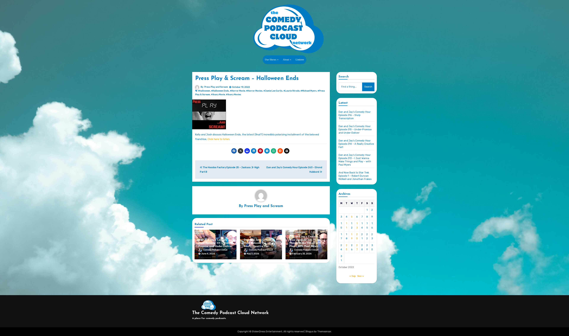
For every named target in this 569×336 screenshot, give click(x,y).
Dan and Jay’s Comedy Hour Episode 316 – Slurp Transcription (355, 115)
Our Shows (271, 59)
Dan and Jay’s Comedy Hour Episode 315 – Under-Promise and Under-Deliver (215, 243)
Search (344, 76)
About (286, 59)
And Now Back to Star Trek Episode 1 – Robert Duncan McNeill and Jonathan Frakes (355, 176)
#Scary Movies (233, 94)
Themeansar (324, 331)
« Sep (352, 276)
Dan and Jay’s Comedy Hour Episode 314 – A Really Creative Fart (258, 243)
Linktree (300, 59)
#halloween (204, 91)
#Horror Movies (254, 91)
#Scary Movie (218, 94)
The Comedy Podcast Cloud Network (230, 313)
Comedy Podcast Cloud (215, 250)
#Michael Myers (309, 91)
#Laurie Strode (291, 91)
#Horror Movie (237, 91)
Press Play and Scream (216, 87)
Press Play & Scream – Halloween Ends (247, 78)
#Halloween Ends (220, 91)
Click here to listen (219, 139)
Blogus (309, 331)
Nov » (360, 276)
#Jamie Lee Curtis (272, 91)
